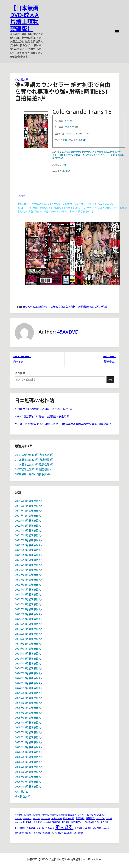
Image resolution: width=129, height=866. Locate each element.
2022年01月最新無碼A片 (29, 520)
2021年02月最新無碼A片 (29, 506)
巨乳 (90, 152)
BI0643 (68, 120)
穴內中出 (112, 152)
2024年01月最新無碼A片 (29, 634)
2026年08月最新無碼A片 (29, 786)
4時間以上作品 (79, 155)
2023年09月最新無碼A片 (29, 614)
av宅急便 (18, 815)
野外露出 (28, 833)
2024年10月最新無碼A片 (29, 678)
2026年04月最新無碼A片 (29, 767)
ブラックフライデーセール (100, 155)
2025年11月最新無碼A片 (29, 742)
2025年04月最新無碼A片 (29, 707)
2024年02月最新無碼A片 (29, 639)
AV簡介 (22, 196)
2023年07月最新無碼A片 (29, 604)
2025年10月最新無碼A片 (29, 737)
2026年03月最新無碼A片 (29, 762)
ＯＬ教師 (78, 832)
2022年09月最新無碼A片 (29, 555)
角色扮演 (105, 828)
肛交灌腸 (78, 828)
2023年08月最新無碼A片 (29, 609)
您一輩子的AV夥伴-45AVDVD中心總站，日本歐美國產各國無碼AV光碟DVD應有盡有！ (63, 424)
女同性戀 (91, 814)
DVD (61, 158)
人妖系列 (45, 814)
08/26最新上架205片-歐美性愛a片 (34, 464)
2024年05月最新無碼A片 (29, 653)
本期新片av (74, 306)
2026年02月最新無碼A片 (29, 757)
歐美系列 (27, 822)
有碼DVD (69, 127)
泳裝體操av (87, 306)
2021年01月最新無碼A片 (29, 501)
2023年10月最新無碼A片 (29, 619)
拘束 (72, 152)
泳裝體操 (56, 822)
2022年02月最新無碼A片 (29, 525)
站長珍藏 (117, 155)
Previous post (22, 356)
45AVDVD (68, 332)
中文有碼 (27, 814)
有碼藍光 (90, 818)
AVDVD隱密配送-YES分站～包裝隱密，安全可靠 (42, 416)
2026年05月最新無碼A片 (29, 772)
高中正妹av (57, 832)
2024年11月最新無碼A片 (29, 683)
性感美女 (27, 818)
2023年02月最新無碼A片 (29, 580)
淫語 (119, 152)
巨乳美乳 (97, 152)
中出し (104, 152)
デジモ (69, 155)
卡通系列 (54, 814)
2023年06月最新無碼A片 (29, 599)
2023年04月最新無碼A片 (29, 589)
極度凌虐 (18, 822)
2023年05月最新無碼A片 (29, 594)
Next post (109, 356)
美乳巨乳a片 (102, 306)
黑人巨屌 (68, 833)
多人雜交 (81, 814)
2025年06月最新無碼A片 (29, 717)
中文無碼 (36, 814)
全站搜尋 (20, 373)
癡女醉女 (83, 152)
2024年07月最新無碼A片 (29, 663)
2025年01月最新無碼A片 (29, 693)
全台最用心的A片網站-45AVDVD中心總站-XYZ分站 (43, 409)
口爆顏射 (63, 814)
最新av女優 (68, 818)
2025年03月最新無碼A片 (29, 703)
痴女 (77, 152)
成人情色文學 (22, 796)
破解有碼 (40, 828)
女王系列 (101, 814)
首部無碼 (46, 833)
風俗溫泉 (37, 833)
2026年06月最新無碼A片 (29, 776)
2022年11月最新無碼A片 (29, 565)
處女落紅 (97, 828)
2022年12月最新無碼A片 (29, 570)
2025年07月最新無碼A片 (29, 722)
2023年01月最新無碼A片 (29, 574)
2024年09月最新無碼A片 (29, 673)
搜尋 (110, 379)
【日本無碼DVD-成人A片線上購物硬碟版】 (24, 18)
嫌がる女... (19, 361)
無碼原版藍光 (92, 822)
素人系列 (64, 827)
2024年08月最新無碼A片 (29, 668)
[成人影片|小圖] (36, 128)
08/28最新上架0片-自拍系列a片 (32, 474)
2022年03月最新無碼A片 (29, 530)
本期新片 (100, 818)
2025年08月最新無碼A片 (29, 727)
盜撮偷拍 (31, 828)
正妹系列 (47, 822)
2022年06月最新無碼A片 (29, 545)
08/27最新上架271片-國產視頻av (33, 469)
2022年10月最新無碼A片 (29, 560)
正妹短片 (38, 822)
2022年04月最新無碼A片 (29, 535)
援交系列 (36, 818)
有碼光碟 (66, 152)
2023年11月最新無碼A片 (29, 624)
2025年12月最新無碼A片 (29, 747)
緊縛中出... (110, 361)
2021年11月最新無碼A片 (29, 511)
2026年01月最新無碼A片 (29, 752)
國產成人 (72, 814)
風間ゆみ (66, 171)
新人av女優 (45, 818)
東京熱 (109, 818)
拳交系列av (28, 306)
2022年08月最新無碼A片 (29, 550)
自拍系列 (87, 828)
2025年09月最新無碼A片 (29, 732)
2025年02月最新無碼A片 (29, 698)
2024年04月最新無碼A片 (29, 648)
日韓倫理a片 (43, 306)
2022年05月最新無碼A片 (29, 540)
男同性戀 (104, 822)
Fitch (64, 164)
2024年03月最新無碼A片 (29, 644)
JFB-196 (67, 140)
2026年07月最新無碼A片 (29, 781)
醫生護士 (19, 832)
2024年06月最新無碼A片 (29, 658)
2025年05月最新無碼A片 (29, 713)
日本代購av (56, 818)
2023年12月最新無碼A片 (29, 629)
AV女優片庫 (21, 79)
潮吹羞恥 (65, 822)
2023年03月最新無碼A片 (29, 584)
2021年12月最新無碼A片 (29, 515)
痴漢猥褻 (20, 828)
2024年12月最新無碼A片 (29, 688)
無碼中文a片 (77, 822)
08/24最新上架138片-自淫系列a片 (34, 454)
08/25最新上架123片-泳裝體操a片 (34, 459)
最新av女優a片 (58, 306)
